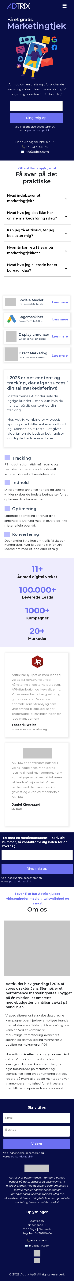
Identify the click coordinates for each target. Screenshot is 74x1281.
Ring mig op (36, 118)
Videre (36, 1144)
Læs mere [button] (60, 302)
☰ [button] (64, 6)
